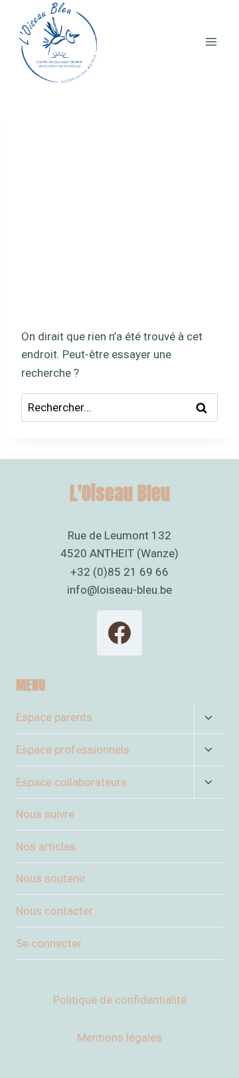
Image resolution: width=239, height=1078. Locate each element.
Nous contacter (54, 910)
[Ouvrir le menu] (211, 41)
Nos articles (46, 846)
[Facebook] (119, 632)
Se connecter (49, 943)
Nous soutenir (51, 878)
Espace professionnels (72, 749)
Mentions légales (119, 1037)
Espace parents (54, 717)
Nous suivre (45, 814)
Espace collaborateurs (71, 782)
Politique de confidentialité (120, 999)
